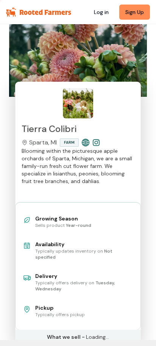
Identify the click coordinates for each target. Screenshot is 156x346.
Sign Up (134, 12)
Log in (101, 12)
